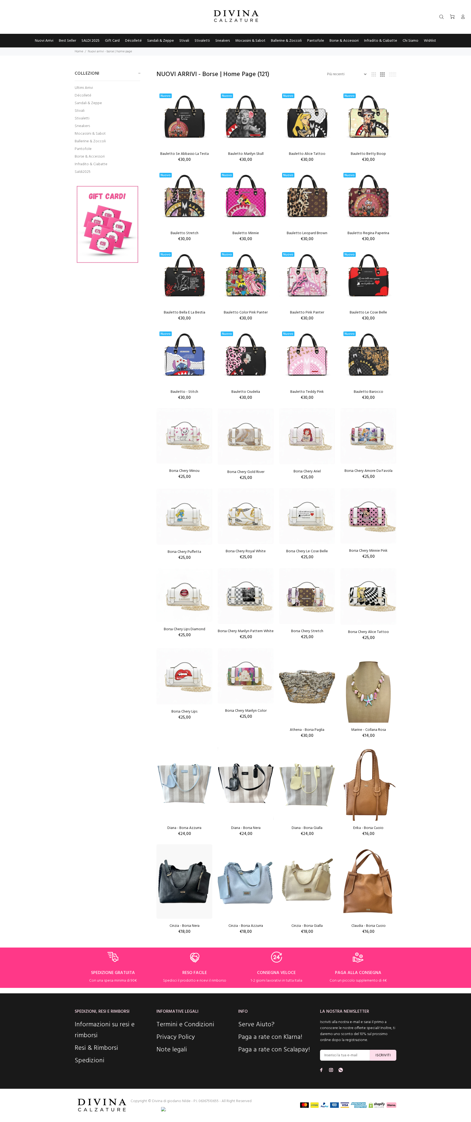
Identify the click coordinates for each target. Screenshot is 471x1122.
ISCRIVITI (383, 1055)
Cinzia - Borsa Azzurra (245, 926)
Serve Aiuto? (256, 1025)
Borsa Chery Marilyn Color (246, 711)
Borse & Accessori (90, 156)
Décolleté (83, 95)
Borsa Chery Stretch (307, 631)
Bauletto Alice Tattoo (307, 154)
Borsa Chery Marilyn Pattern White (246, 631)
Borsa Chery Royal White (246, 551)
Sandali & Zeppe (88, 103)
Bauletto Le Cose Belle (368, 312)
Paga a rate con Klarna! (270, 1037)
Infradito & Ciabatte (91, 164)
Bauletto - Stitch (184, 392)
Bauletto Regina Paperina (368, 233)
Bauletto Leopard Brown (307, 233)
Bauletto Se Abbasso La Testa (184, 154)
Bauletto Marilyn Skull (246, 154)
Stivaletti (82, 118)
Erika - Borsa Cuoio (368, 828)
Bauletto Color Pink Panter (246, 312)
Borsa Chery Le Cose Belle (307, 551)
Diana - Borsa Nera (246, 828)
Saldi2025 (82, 171)
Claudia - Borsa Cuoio (368, 926)
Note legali (171, 1050)
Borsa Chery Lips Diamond (184, 629)
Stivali (79, 111)
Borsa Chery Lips (184, 711)
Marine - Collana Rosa (368, 730)
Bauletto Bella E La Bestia (184, 312)
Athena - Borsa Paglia (307, 730)
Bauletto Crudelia (245, 392)
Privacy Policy (175, 1037)
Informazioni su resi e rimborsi (105, 1030)
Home (79, 51)
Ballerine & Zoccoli (90, 141)
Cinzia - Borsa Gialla (307, 926)
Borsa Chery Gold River (245, 472)
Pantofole (83, 149)
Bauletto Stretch (184, 233)
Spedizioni (89, 1060)
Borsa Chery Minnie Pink (368, 551)
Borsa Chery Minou (184, 471)
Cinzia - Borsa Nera (185, 926)
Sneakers (82, 126)
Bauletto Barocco (368, 392)
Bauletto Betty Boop (368, 154)
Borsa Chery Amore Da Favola (368, 471)
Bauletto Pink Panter (307, 312)
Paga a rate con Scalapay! (274, 1050)
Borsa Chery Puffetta (184, 552)
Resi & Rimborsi (96, 1048)
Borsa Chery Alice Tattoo (368, 632)
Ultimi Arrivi (84, 88)
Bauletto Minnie (246, 233)
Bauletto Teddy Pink (307, 392)
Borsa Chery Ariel (307, 471)
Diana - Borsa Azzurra (184, 828)
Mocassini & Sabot (90, 134)
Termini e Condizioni (185, 1025)
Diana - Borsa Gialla (307, 828)
